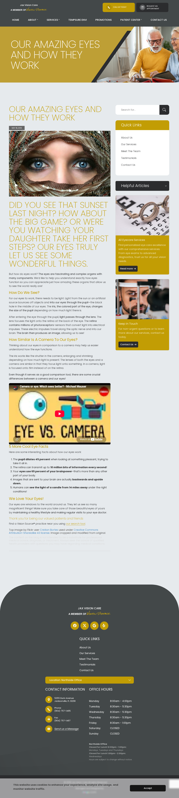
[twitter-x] (84, 625)
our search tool (75, 523)
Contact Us (159, 20)
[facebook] (75, 625)
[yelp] (104, 625)
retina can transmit (30, 467)
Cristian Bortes (49, 530)
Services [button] (52, 20)
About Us (126, 137)
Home (15, 20)
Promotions (103, 20)
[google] (94, 625)
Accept (148, 788)
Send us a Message (66, 729)
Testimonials (128, 158)
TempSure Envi (77, 20)
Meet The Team (130, 151)
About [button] (32, 20)
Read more (126, 268)
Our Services (128, 144)
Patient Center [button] (130, 20)
